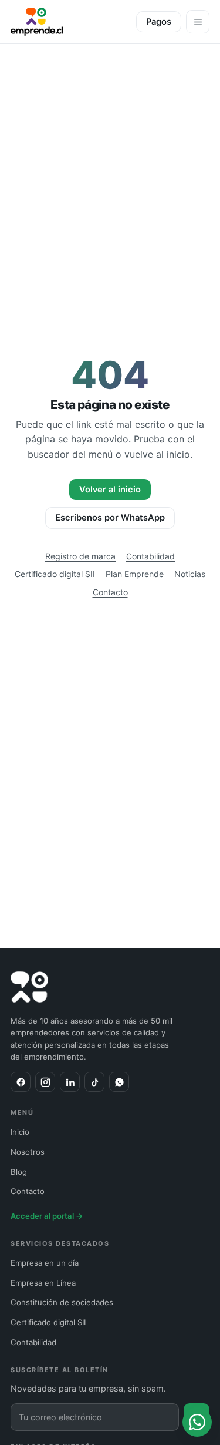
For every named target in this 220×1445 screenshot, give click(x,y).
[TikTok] (94, 1082)
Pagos (158, 21)
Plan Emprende (135, 574)
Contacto (110, 592)
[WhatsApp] (119, 1082)
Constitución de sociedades (62, 1302)
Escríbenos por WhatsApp (110, 517)
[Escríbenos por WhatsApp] (197, 1422)
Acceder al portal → (47, 1216)
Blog (19, 1171)
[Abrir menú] (197, 21)
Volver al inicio (110, 489)
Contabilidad (150, 556)
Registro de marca (80, 556)
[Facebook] (21, 1082)
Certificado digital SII (55, 574)
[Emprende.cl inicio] (37, 22)
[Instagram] (45, 1082)
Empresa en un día (45, 1263)
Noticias (189, 574)
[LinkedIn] (70, 1082)
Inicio (20, 1131)
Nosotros (28, 1151)
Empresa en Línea (43, 1283)
